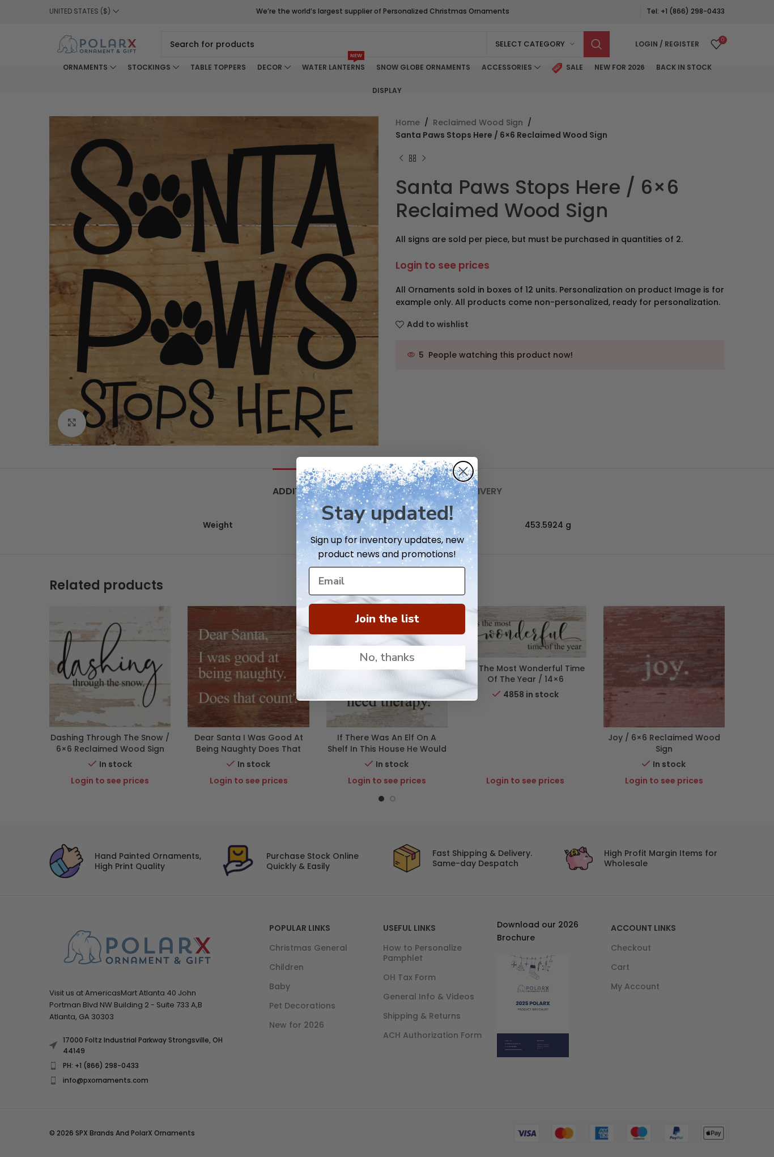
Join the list (387, 618)
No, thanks (387, 657)
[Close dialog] (463, 471)
